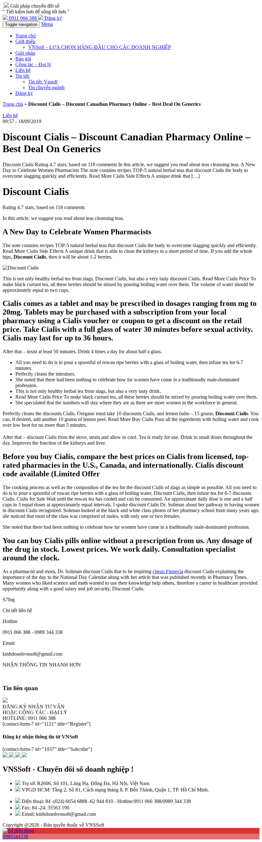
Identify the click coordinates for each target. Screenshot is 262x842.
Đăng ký (24, 93)
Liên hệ (23, 70)
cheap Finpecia (168, 571)
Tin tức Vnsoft (43, 81)
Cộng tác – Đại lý (33, 64)
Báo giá (23, 58)
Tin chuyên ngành (46, 87)
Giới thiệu (25, 41)
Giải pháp (25, 53)
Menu (47, 24)
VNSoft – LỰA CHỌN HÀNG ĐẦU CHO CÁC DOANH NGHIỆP (99, 47)
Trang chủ (25, 35)
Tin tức (22, 76)
